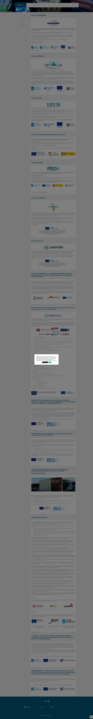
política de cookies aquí (49, 358)
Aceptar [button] (50, 362)
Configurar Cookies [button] (45, 362)
